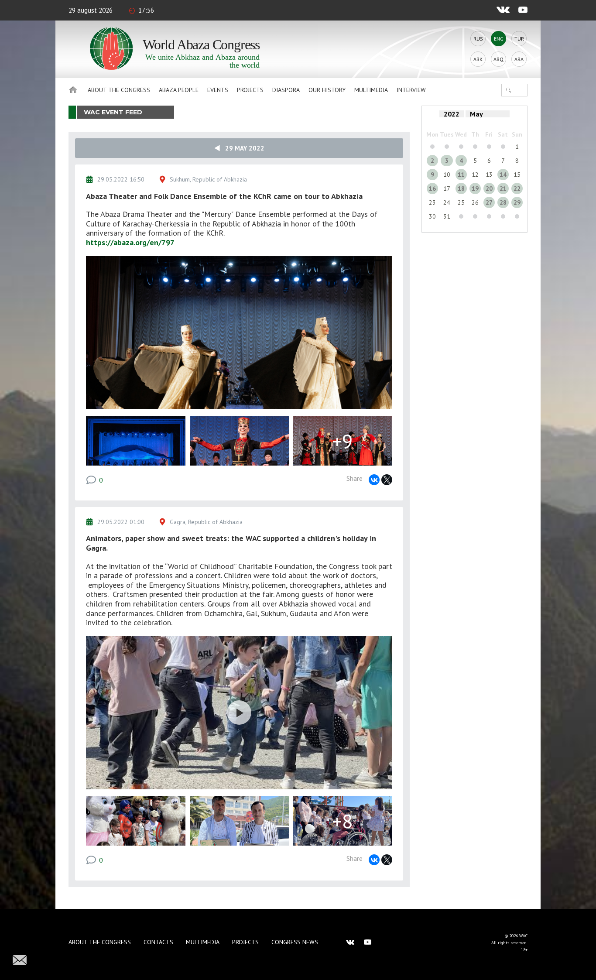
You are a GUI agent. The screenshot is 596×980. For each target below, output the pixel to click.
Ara (519, 59)
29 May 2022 (242, 148)
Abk (478, 59)
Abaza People (179, 90)
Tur (519, 38)
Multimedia (371, 90)
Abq (498, 59)
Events (217, 90)
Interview (411, 90)
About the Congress (119, 90)
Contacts (158, 942)
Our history (327, 90)
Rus (478, 38)
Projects (250, 90)
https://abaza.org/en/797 (130, 242)
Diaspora (286, 90)
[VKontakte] (374, 479)
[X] (386, 479)
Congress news (294, 942)
